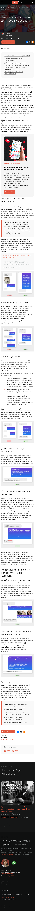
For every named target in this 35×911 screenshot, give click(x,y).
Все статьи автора (7, 739)
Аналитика (14, 817)
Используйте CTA (10, 60)
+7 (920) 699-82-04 (7, 874)
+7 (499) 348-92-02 (8, 898)
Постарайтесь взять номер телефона (16, 65)
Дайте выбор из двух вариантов (15, 63)
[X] (30, 42)
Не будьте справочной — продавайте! (17, 56)
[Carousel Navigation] (17, 824)
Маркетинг (5, 817)
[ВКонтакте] (27, 42)
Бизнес (21, 817)
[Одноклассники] (33, 42)
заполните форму (7, 854)
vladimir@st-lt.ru (13, 876)
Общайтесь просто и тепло (13, 58)
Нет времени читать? (8, 42)
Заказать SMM (9, 192)
